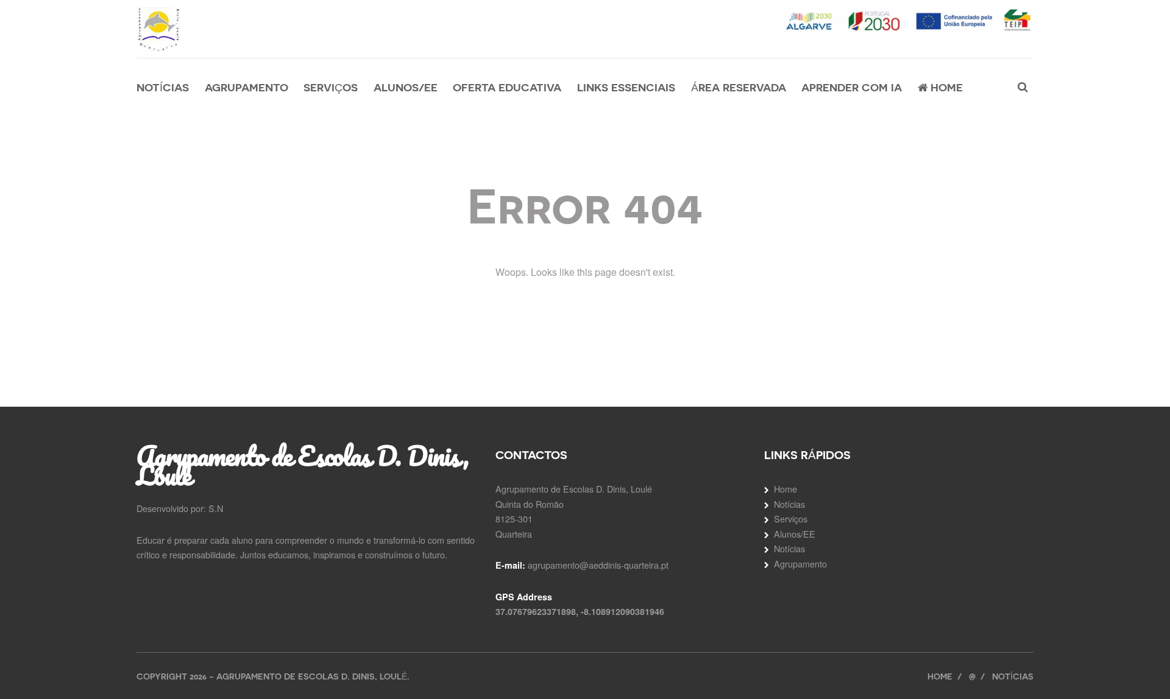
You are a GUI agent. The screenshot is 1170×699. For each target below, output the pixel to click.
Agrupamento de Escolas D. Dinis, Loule (302, 465)
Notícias (162, 87)
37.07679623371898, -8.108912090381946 (579, 611)
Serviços (330, 87)
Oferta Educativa (507, 87)
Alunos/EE (406, 87)
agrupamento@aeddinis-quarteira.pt (598, 564)
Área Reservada (738, 87)
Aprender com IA (851, 87)
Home (945, 87)
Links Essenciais (626, 87)
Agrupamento (246, 87)
